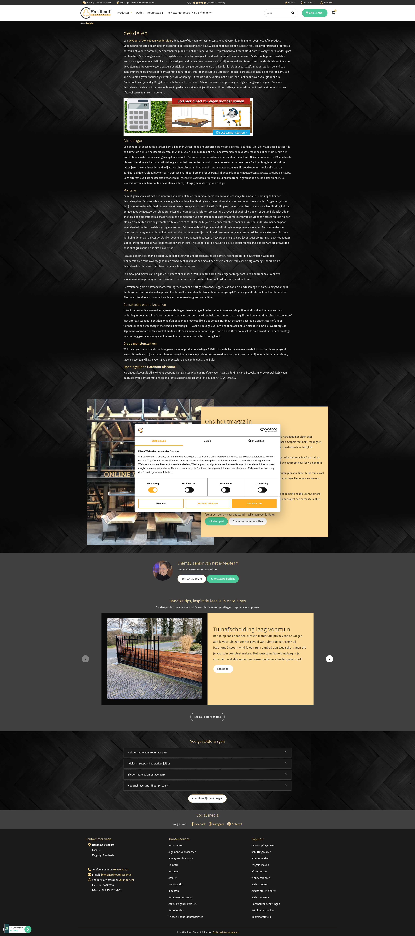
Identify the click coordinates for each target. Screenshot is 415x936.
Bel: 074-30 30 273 (192, 578)
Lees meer (223, 668)
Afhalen (172, 878)
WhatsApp (215, 521)
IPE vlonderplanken (262, 910)
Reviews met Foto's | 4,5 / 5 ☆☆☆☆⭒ (189, 12)
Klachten (173, 891)
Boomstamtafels (261, 916)
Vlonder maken (260, 858)
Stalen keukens (260, 897)
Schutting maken (261, 852)
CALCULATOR (315, 12)
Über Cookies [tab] (256, 440)
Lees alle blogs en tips (207, 716)
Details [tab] (208, 440)
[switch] (189, 490)
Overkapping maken (263, 845)
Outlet (139, 12)
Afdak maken (259, 871)
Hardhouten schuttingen (265, 903)
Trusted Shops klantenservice (185, 916)
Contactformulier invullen (247, 521)
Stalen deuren (259, 884)
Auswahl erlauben (207, 503)
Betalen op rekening (180, 897)
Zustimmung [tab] (159, 440)
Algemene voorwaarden (182, 852)
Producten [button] (123, 12)
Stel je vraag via (16, 929)
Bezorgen (173, 871)
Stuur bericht (126, 879)
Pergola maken (260, 865)
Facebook (199, 824)
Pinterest (236, 824)
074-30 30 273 (121, 869)
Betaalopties (176, 910)
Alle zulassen (254, 503)
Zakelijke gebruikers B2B (182, 903)
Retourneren (175, 845)
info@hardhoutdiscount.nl (116, 874)
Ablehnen (160, 503)
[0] (333, 13)
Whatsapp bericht (224, 578)
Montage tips (176, 884)
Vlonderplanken (260, 878)
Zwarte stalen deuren (263, 891)
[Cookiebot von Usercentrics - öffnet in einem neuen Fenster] (263, 430)
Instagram (218, 824)
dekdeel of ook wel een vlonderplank (150, 40)
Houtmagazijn (155, 12)
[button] (329, 658)
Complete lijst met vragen (207, 798)
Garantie (173, 865)
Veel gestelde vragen (180, 858)
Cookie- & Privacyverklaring (226, 932)
